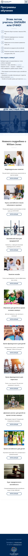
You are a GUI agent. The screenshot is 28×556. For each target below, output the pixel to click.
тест (23, 66)
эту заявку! (19, 64)
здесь (5, 73)
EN (15, 6)
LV (12, 6)
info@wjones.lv (17, 544)
